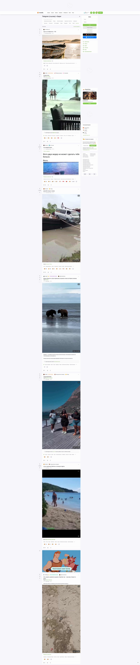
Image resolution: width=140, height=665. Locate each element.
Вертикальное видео (68, 266)
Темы (73, 12)
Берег (73, 135)
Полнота (49, 454)
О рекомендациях (92, 154)
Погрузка (60, 266)
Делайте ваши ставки (49, 191)
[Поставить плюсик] (40, 29)
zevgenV (46, 276)
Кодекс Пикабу (85, 154)
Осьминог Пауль (49, 264)
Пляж (65, 135)
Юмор (53, 266)
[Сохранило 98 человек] (47, 547)
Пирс (55, 454)
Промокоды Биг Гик (86, 159)
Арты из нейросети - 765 (49, 31)
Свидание (58, 135)
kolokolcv (46, 464)
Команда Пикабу (85, 155)
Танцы (46, 454)
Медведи (57, 364)
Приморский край (50, 656)
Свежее (56, 12)
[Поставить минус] (40, 33)
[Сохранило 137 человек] (48, 272)
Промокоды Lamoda (86, 160)
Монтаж (67, 454)
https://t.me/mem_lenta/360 (50, 539)
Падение (61, 135)
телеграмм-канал (57, 361)
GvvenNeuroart (47, 29)
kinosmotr (46, 188)
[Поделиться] (50, 69)
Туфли (56, 541)
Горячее (48, 12)
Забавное (69, 135)
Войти (100, 12)
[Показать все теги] (76, 63)
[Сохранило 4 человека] (47, 141)
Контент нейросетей (49, 63)
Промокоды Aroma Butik (86, 163)
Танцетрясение (47, 376)
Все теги (77, 23)
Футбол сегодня (85, 170)
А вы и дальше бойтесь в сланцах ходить (54, 466)
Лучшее (52, 12)
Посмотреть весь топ (86, 135)
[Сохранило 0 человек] (47, 69)
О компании (92, 155)
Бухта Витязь (62, 656)
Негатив (55, 656)
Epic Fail (54, 451)
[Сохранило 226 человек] (48, 185)
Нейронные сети (62, 63)
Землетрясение (59, 454)
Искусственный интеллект (70, 63)
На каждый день (47, 147)
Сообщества (65, 12)
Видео (63, 266)
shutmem (46, 145)
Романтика (46, 75)
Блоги (70, 12)
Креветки (45, 656)
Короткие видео (72, 364)
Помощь (84, 153)
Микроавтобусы (48, 266)
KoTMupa (46, 574)
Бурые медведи (47, 364)
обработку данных (90, 148)
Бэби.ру (84, 171)
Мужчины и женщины (52, 135)
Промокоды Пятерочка (86, 162)
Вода (54, 364)
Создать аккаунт (89, 27)
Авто (44, 266)
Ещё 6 (73, 181)
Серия (46, 76)
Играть (89, 103)
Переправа (56, 266)
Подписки (60, 12)
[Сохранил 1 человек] (47, 460)
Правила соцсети (92, 153)
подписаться (92, 145)
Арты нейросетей (56, 63)
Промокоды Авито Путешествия (88, 168)
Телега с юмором (46, 151)
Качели (46, 135)
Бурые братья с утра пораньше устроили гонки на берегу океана (60, 278)
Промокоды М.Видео (86, 161)
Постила (84, 169)
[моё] (44, 63)
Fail (66, 135)
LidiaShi (46, 73)
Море (44, 541)
